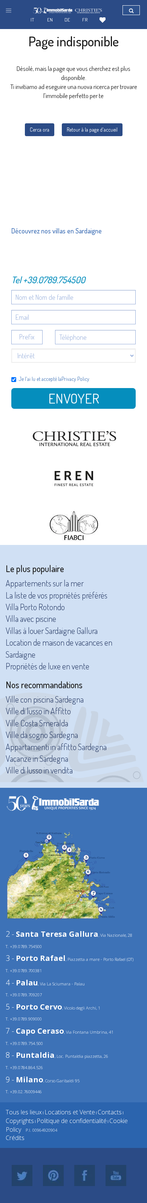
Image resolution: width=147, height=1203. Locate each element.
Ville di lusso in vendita (39, 770)
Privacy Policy (75, 379)
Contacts (110, 1112)
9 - (24, 1079)
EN (50, 20)
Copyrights (20, 1121)
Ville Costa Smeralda (37, 723)
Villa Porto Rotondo (35, 607)
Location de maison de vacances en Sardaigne (59, 648)
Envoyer (73, 398)
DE (67, 20)
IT (32, 20)
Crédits (15, 1138)
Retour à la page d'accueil (92, 129)
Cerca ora (39, 129)
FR (84, 20)
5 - (34, 1007)
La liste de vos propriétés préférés (56, 595)
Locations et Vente (69, 1112)
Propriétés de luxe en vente (47, 666)
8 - (30, 1055)
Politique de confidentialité (72, 1121)
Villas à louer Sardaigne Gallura (52, 630)
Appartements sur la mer (45, 583)
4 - (22, 982)
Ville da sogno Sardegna (42, 734)
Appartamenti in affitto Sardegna (56, 746)
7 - (35, 1031)
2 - (52, 934)
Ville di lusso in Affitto (38, 711)
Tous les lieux (24, 1112)
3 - (36, 958)
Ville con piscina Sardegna (45, 699)
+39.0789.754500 (54, 279)
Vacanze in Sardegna (37, 758)
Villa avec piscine (31, 618)
